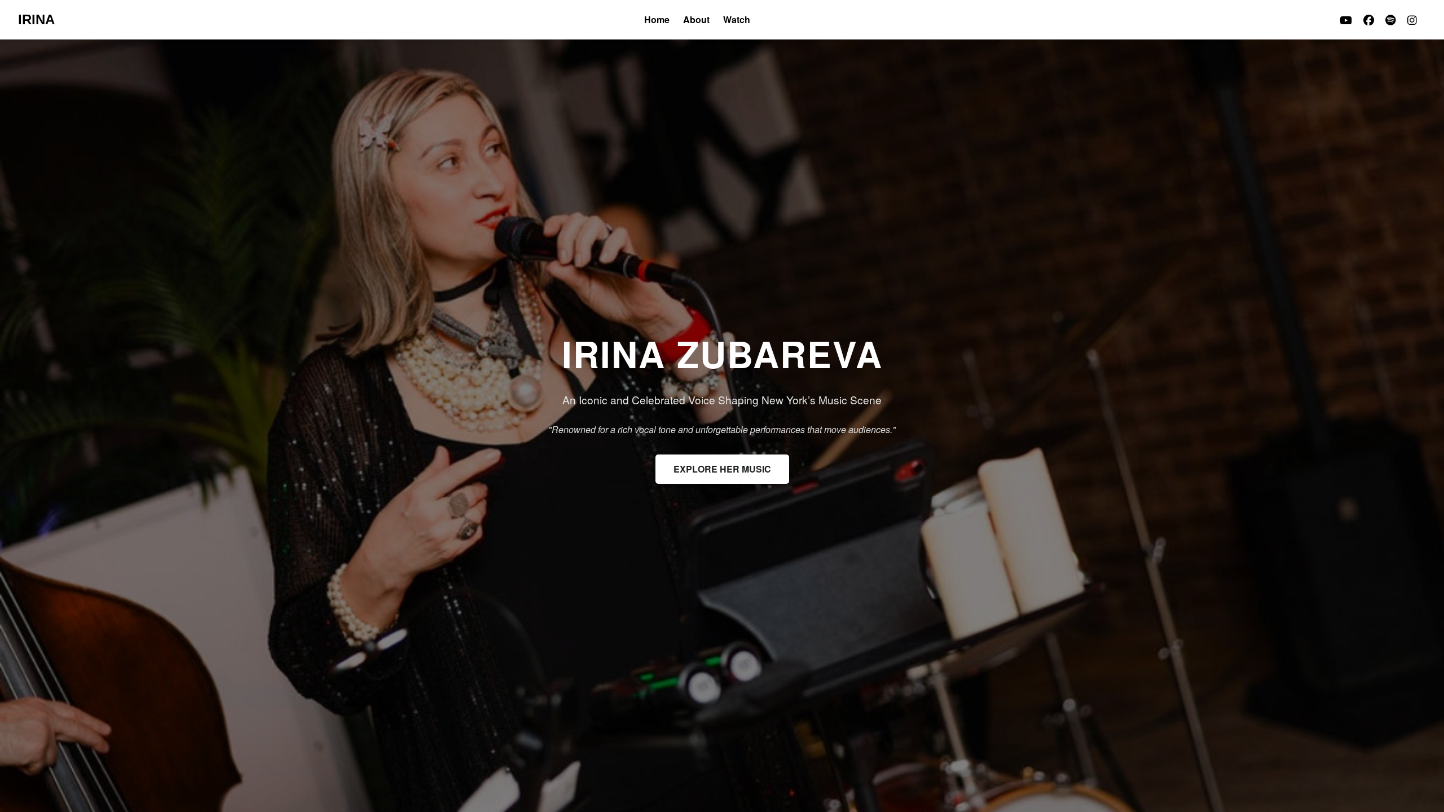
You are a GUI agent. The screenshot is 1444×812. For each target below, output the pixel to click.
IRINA (36, 19)
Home (657, 19)
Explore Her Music (722, 468)
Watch (736, 19)
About (696, 19)
